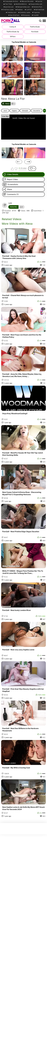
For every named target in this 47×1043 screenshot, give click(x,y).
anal (5, 110)
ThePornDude (35, 27)
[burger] (44, 21)
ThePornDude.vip (13, 32)
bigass (14, 110)
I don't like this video (15, 168)
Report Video (12, 179)
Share (9, 189)
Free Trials (8, 4)
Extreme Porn (37, 7)
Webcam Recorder (27, 1)
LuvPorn (29, 9)
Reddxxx (20, 9)
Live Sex (5, 116)
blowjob (25, 110)
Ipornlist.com (9, 7)
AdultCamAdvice (21, 4)
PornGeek (34, 32)
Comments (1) (13, 194)
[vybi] (4, 205)
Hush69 (35, 15)
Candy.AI (12, 27)
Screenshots (13, 184)
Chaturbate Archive (11, 1)
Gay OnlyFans (14, 15)
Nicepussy (26, 15)
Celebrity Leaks (25, 12)
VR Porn (13, 36)
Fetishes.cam (11, 12)
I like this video (12, 168)
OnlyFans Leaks (8, 9)
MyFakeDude (39, 9)
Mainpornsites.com (23, 7)
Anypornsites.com (36, 4)
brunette (36, 110)
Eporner (39, 1)
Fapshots (37, 12)
